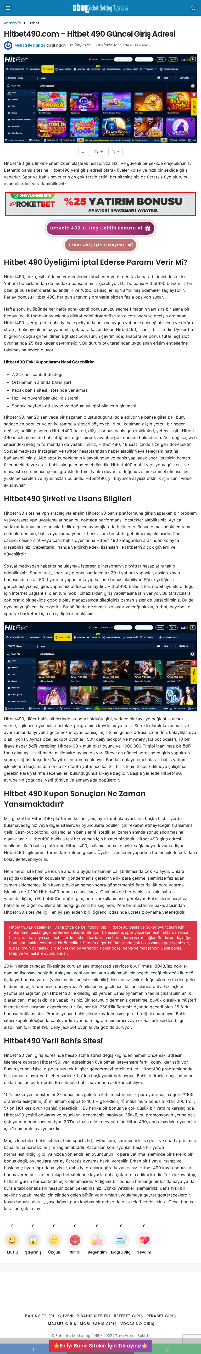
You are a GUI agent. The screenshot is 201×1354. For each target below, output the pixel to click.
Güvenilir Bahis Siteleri (84, 1315)
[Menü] (8, 8)
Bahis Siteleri (40, 1315)
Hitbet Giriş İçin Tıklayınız (96, 245)
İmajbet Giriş (61, 1323)
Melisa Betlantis (29, 45)
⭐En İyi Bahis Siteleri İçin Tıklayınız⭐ (100, 1345)
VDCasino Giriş (137, 1323)
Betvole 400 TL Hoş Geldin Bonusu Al (96, 228)
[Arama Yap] (193, 8)
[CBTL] (100, 7)
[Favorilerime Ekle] (83, 151)
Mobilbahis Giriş (98, 1323)
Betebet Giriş (128, 1315)
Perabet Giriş (161, 1315)
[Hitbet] (100, 203)
